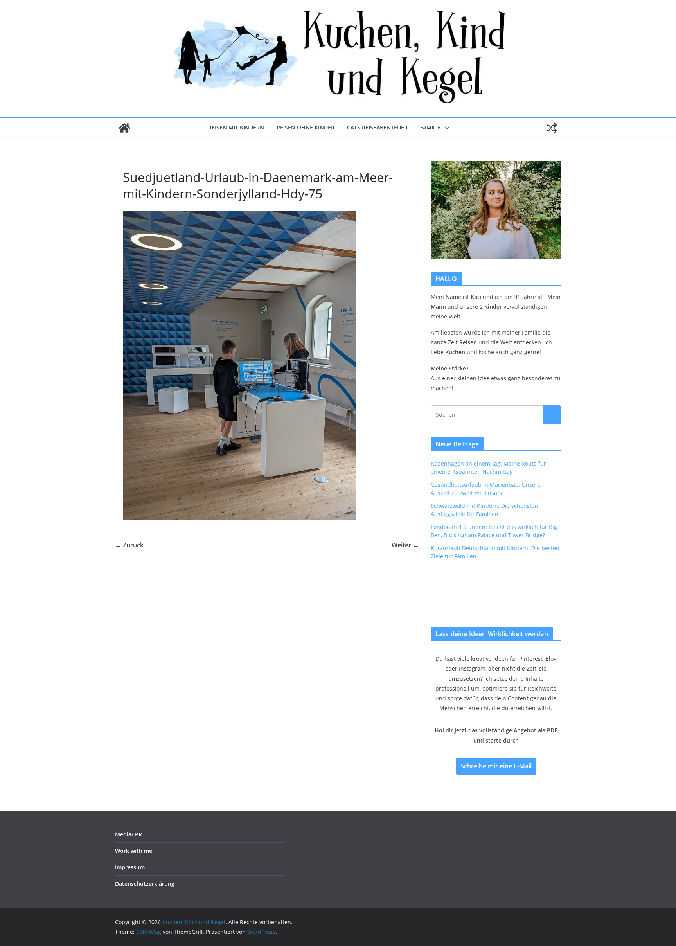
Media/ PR (128, 834)
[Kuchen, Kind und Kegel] (124, 128)
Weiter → (405, 545)
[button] (445, 128)
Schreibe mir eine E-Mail (496, 766)
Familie (430, 127)
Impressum (130, 867)
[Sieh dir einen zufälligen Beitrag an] (551, 128)
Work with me (133, 850)
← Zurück (129, 545)
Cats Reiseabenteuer (377, 127)
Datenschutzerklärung (144, 883)
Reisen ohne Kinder (305, 127)
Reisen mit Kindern (236, 127)
